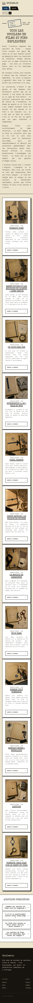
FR (10, 13)
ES (6, 13)
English (28, 982)
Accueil (4, 982)
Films (5, 8)
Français (28, 988)
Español (28, 985)
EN (3, 13)
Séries (14, 8)
